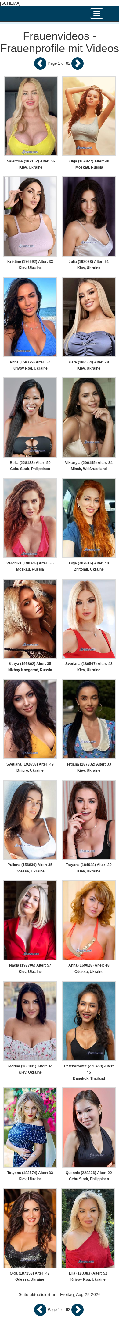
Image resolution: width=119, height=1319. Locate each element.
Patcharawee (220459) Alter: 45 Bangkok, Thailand (89, 1072)
